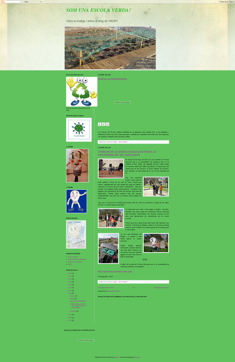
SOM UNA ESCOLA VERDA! (98, 10)
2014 (70, 285)
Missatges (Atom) (114, 291)
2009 (70, 318)
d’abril (72, 299)
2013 (70, 287)
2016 (70, 279)
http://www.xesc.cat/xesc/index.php (115, 271)
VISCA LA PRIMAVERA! (112, 79)
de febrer (73, 311)
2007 (70, 320)
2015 (70, 282)
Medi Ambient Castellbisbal (77, 259)
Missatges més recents (106, 287)
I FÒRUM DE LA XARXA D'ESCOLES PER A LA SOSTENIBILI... (78, 305)
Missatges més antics (161, 287)
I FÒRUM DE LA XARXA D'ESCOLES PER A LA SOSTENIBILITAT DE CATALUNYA (127, 153)
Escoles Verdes (73, 257)
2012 (70, 290)
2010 (70, 315)
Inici (134, 287)
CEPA (70, 264)
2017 (70, 276)
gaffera (117, 357)
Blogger (137, 357)
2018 (70, 273)
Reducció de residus (75, 262)
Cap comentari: (123, 142)
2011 (70, 293)
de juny (72, 296)
